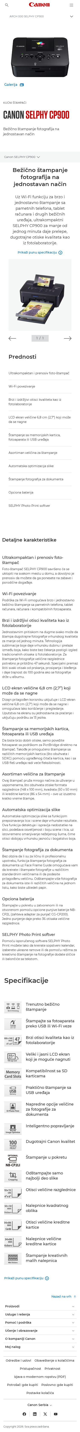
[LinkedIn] (34, 1414)
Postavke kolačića (40, 1393)
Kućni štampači (14, 102)
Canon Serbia (38, 1405)
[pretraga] (6, 5)
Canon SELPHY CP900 (19, 157)
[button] (12, 338)
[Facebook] (24, 1414)
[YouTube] (55, 1414)
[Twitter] (45, 1414)
